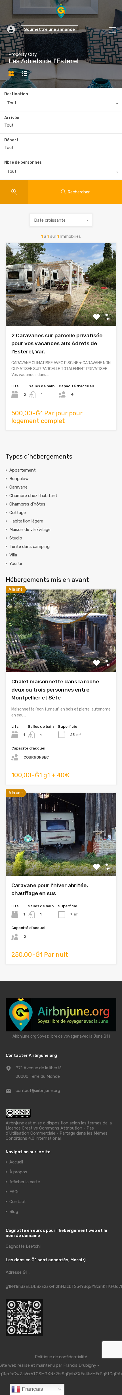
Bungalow (19, 478)
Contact (17, 1202)
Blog (13, 1212)
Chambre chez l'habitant (33, 495)
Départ (11, 140)
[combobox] (61, 104)
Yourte (15, 563)
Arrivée (11, 118)
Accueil (16, 1162)
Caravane (18, 487)
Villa (13, 555)
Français (31, 1389)
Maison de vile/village (30, 529)
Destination (16, 94)
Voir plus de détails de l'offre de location (61, 309)
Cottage (17, 512)
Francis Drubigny (79, 1365)
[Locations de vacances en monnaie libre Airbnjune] (61, 15)
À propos (18, 1172)
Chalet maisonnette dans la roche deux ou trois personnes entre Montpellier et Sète (55, 689)
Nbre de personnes (23, 162)
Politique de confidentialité (61, 1356)
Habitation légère (26, 521)
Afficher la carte (24, 1182)
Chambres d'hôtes (27, 504)
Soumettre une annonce (49, 29)
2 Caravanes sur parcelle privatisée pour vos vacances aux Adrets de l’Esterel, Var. (56, 343)
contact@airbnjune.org (38, 1090)
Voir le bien (61, 655)
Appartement (22, 470)
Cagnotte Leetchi (23, 1246)
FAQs (14, 1192)
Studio (15, 538)
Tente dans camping (29, 546)
